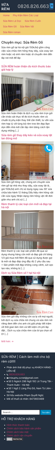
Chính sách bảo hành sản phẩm (24, 428)
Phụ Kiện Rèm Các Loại (25, 15)
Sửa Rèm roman (11, 32)
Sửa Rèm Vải (27, 26)
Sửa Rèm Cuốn (33, 21)
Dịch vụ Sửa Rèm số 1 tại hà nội (20, 272)
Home (6, 15)
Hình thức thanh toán (18, 425)
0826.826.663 (17, 374)
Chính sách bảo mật (17, 432)
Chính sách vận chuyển (19, 435)
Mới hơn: (7, 341)
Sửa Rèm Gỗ (10, 26)
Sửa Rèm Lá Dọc (12, 21)
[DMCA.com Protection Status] (15, 439)
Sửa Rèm (5, 7)
